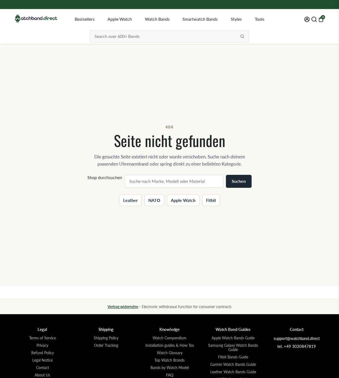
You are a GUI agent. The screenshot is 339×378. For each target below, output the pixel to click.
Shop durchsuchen (104, 177)
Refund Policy (42, 353)
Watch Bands (157, 18)
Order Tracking (106, 345)
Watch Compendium (169, 338)
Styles (236, 18)
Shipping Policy (106, 338)
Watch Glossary (169, 353)
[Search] (242, 36)
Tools (259, 18)
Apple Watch (120, 18)
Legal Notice (42, 360)
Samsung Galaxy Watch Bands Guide (233, 347)
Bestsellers (85, 18)
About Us (42, 375)
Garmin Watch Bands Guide (233, 364)
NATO (154, 200)
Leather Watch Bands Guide (233, 372)
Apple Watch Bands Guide (233, 338)
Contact (42, 368)
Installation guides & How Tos (169, 345)
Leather (130, 200)
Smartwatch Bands (200, 18)
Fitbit (211, 200)
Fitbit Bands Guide (233, 357)
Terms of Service (42, 338)
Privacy (42, 345)
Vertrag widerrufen (123, 306)
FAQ (169, 375)
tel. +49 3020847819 (296, 346)
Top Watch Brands (169, 360)
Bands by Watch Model (169, 368)
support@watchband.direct (297, 338)
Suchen (239, 181)
